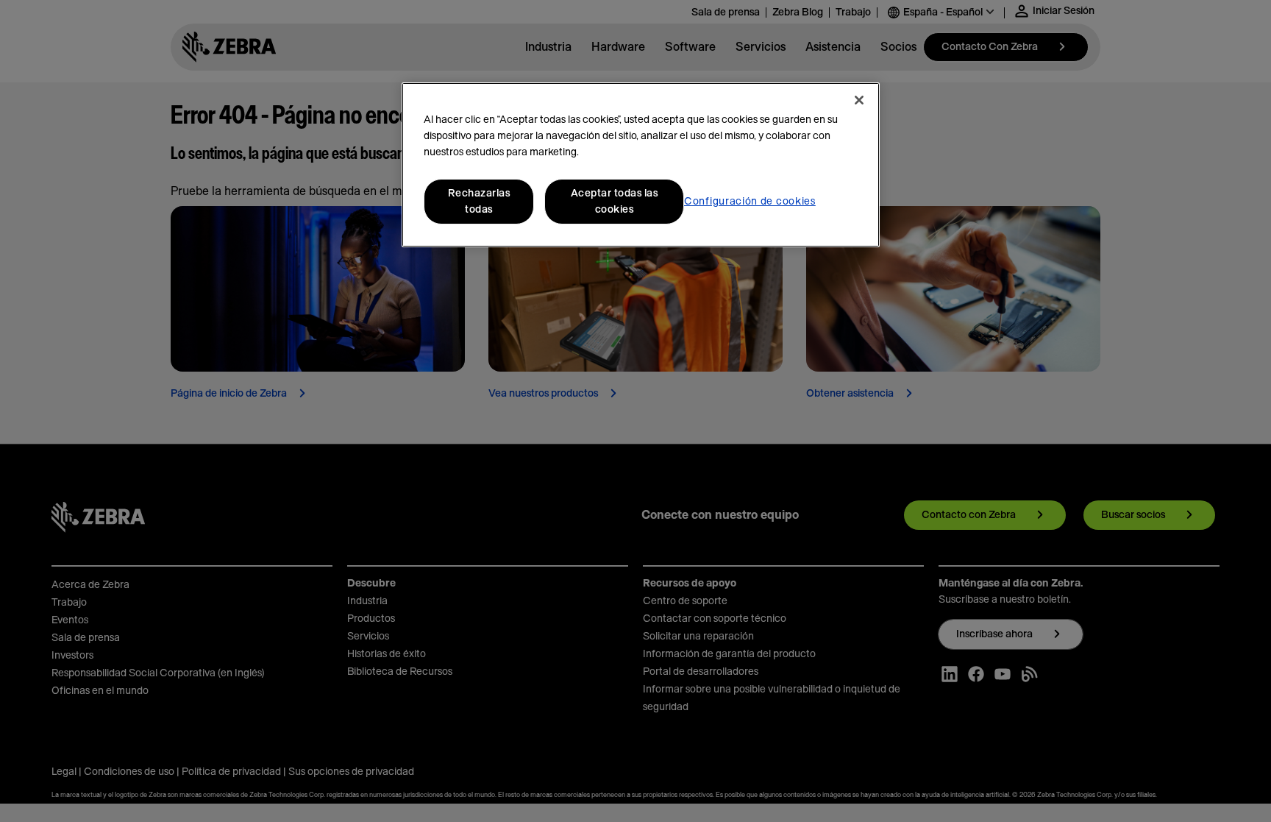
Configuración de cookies (750, 201)
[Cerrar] (859, 100)
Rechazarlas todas (479, 201)
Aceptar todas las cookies (614, 201)
